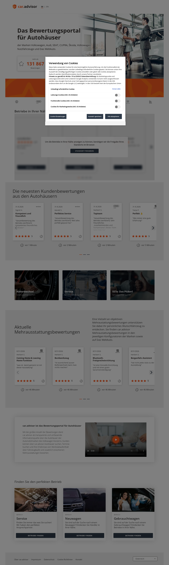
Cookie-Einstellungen (57, 116)
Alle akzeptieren (113, 116)
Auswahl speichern (95, 116)
